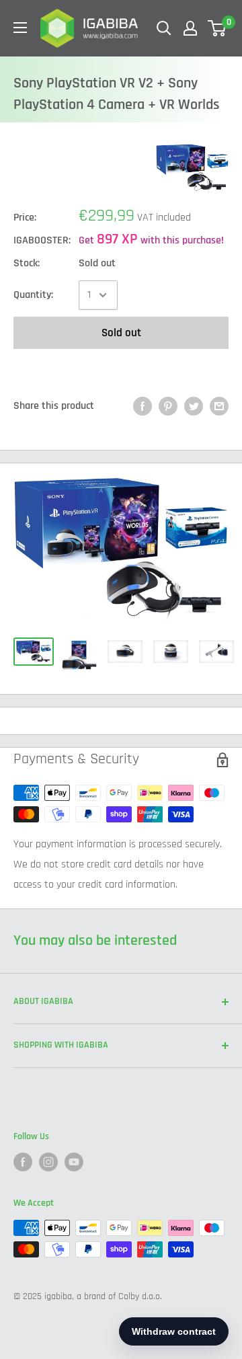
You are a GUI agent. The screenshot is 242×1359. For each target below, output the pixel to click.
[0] (217, 28)
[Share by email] (219, 406)
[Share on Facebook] (142, 406)
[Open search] (164, 28)
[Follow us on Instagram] (48, 1162)
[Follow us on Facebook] (22, 1162)
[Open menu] (20, 27)
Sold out (121, 332)
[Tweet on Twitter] (193, 406)
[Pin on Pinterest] (168, 406)
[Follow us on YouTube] (74, 1162)
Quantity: (33, 295)
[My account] (190, 28)
